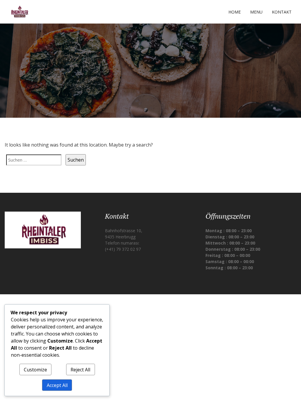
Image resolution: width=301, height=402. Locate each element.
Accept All (57, 385)
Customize (35, 369)
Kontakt (282, 12)
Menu (256, 12)
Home (234, 12)
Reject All (80, 369)
